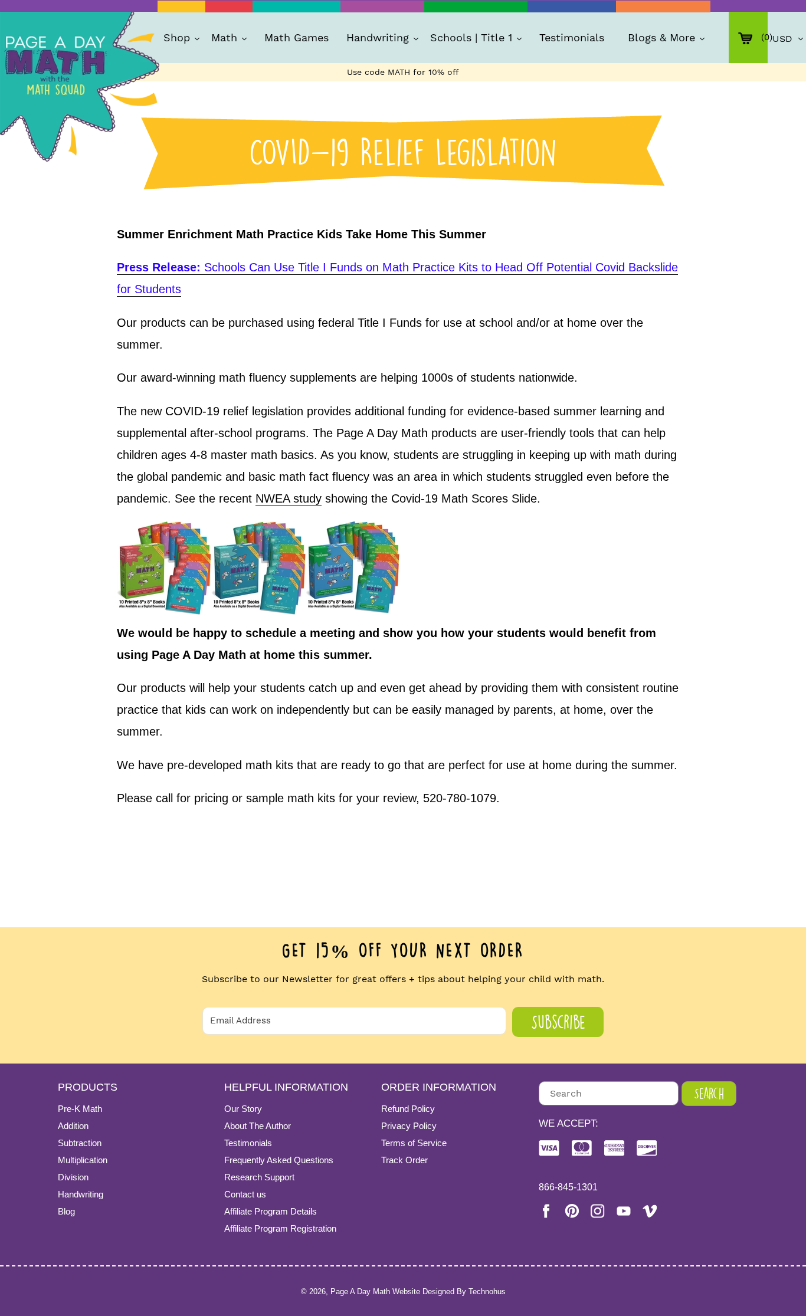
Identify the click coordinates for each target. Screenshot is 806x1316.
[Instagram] (598, 1211)
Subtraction (79, 1143)
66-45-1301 (568, 1187)
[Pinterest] (572, 1210)
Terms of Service (414, 1143)
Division (73, 1177)
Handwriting (80, 1194)
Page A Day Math (360, 1291)
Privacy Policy (409, 1126)
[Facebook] (546, 1211)
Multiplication (82, 1160)
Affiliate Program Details (270, 1211)
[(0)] (748, 37)
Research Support (259, 1177)
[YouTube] (624, 1211)
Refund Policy (408, 1109)
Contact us (245, 1194)
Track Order (404, 1160)
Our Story (243, 1109)
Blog (66, 1211)
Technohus (487, 1291)
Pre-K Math (80, 1109)
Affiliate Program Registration (280, 1228)
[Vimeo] (650, 1210)
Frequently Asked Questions (278, 1160)
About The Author (257, 1126)
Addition (73, 1126)
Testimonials (248, 1143)
